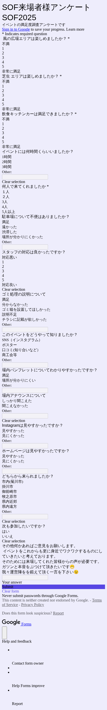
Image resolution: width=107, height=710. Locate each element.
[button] (53, 182)
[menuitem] (58, 657)
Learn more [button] (75, 29)
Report (58, 613)
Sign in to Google (16, 29)
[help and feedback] (4, 632)
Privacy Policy (32, 605)
